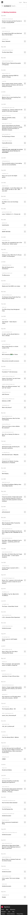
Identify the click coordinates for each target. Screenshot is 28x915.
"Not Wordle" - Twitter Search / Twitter (9, 322)
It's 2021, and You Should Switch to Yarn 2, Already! (10, 334)
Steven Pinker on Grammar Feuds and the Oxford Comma (11, 860)
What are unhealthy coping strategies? (8, 118)
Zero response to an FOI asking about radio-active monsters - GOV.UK (11, 697)
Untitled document (6, 628)
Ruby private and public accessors (10, 361)
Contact (3, 913)
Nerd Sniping (5, 473)
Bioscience (12, 909)
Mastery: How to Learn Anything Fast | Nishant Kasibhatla (11, 98)
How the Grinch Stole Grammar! (9, 802)
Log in (20, 2)
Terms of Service (11, 913)
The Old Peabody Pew (7, 809)
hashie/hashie (5, 225)
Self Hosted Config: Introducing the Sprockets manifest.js (11, 447)
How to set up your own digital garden (9, 176)
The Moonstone (6, 275)
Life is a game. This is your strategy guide (11, 878)
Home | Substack (6, 41)
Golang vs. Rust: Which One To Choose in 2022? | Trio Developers (12, 255)
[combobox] (18, 6)
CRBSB (4, 759)
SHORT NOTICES (6, 231)
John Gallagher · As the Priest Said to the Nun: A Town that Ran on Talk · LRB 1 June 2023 (12, 189)
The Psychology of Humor (8, 136)
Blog (7, 909)
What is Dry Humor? (7, 407)
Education (3, 911)
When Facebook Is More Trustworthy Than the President (11, 523)
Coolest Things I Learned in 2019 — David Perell (11, 568)
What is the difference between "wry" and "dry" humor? (11, 387)
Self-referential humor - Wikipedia (10, 454)
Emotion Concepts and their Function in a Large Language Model (12, 21)
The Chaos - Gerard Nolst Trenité (10, 606)
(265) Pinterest (5, 394)
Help (13, 911)
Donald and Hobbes (7, 770)
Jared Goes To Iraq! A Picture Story (10, 676)
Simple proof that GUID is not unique (11, 286)
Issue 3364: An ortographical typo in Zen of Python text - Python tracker (12, 243)
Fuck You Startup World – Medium (10, 737)
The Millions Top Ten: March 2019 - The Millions (10, 594)
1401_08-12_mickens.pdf (8, 726)
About (2, 909)
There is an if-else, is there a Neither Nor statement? (11, 427)
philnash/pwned (6, 512)
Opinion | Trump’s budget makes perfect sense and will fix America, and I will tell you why (12, 688)
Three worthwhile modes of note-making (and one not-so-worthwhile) (12, 164)
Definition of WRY (6, 401)
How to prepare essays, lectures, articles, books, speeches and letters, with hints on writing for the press (12, 85)
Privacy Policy (20, 913)
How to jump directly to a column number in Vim (10, 347)
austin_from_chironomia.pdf (9, 715)
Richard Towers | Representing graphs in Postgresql (11, 63)
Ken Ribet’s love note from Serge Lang (10, 202)
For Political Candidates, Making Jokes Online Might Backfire (11, 485)
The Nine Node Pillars (7, 52)
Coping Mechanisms (7, 143)
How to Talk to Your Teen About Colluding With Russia (10, 652)
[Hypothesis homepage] (3, 2)
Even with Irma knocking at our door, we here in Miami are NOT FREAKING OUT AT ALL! (12, 532)
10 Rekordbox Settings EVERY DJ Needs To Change (10, 76)
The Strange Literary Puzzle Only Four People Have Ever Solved (11, 297)
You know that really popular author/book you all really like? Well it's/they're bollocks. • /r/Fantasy (12, 790)
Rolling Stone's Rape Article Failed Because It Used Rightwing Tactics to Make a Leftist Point (11, 847)
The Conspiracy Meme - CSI (9, 709)
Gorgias (4, 897)
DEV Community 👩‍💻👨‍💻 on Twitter (10, 354)
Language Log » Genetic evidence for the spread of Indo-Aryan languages (12, 110)
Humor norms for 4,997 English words (9, 639)
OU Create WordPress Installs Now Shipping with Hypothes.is (10, 781)
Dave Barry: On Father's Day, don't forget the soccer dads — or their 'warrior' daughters (12, 555)
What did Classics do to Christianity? (8, 267)
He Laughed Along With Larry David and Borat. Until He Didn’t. (12, 34)
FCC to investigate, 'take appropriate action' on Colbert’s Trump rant (11, 664)
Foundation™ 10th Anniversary (9, 372)
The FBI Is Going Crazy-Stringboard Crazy (10, 310)
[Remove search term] (10, 6)
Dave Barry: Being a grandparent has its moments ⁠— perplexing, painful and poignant (12, 542)
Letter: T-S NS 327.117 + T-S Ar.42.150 (11, 214)
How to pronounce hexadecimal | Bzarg (10, 822)
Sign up (25, 2)
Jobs (9, 911)
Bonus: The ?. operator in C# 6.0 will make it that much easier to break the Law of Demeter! (12, 581)
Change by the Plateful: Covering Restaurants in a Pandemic (10, 461)
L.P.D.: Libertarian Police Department (11, 617)
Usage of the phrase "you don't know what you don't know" (11, 379)
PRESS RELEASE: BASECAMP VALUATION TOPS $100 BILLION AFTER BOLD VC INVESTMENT (12, 151)
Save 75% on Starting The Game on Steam (10, 435)
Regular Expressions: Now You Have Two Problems (11, 419)
